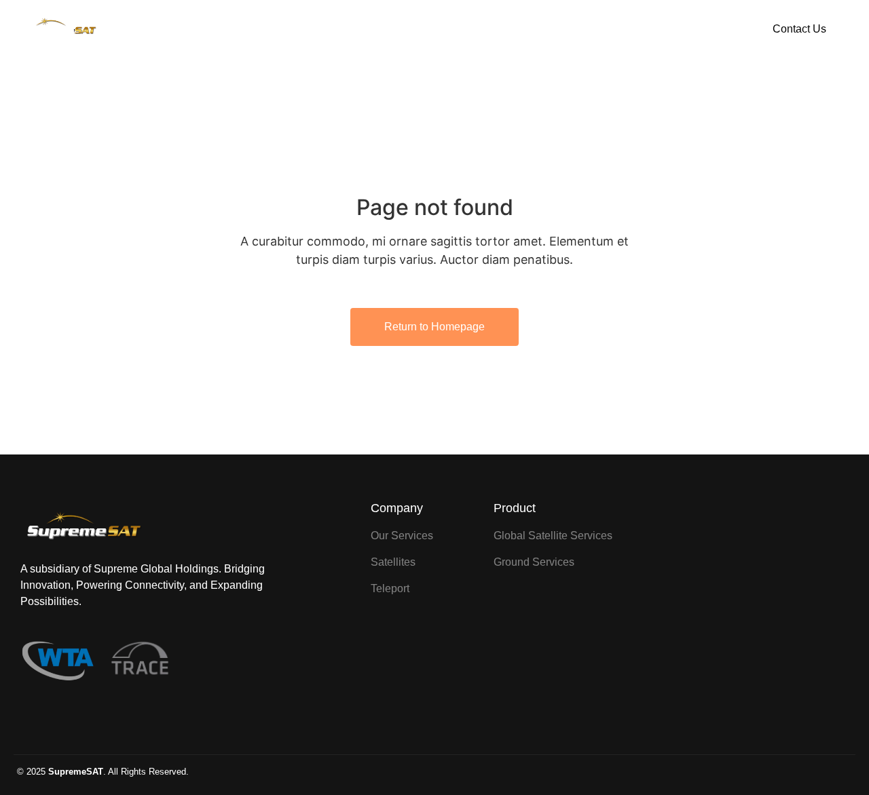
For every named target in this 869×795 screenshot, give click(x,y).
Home (329, 29)
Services (380, 29)
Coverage (438, 29)
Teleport (496, 29)
